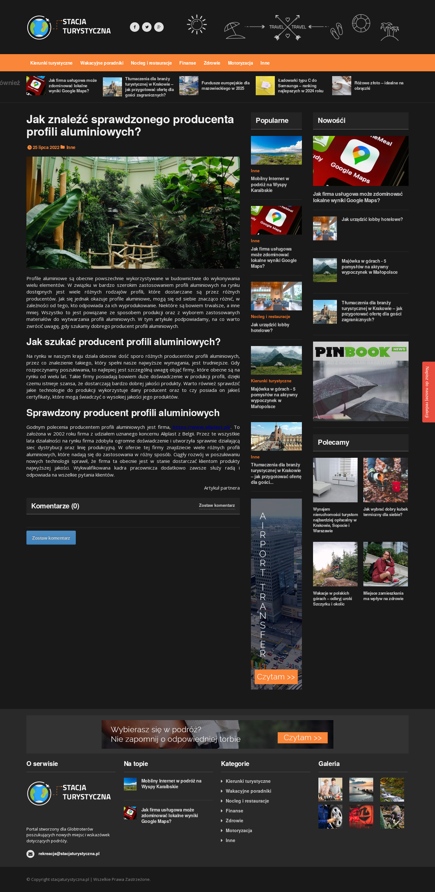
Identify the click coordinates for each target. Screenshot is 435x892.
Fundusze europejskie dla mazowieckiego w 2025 (225, 85)
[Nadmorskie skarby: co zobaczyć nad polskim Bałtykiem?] (363, 790)
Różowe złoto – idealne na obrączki (378, 85)
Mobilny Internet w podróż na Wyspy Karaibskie (270, 184)
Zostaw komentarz (217, 505)
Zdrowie (212, 63)
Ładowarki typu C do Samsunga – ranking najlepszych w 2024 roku (301, 85)
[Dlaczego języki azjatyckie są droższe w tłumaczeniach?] (363, 817)
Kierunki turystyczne (51, 63)
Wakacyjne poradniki (101, 63)
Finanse (187, 63)
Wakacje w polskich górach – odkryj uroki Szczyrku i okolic (332, 598)
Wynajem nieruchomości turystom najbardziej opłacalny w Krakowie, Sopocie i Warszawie (335, 520)
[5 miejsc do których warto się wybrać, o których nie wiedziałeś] (394, 790)
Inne (264, 63)
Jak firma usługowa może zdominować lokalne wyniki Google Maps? (73, 85)
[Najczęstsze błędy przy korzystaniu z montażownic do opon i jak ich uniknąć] (332, 817)
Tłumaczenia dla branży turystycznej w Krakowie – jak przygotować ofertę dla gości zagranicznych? (149, 86)
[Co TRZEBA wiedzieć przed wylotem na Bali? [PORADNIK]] (394, 817)
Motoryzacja (240, 63)
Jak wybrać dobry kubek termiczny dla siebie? (385, 511)
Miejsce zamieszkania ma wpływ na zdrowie (383, 595)
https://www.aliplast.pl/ (202, 427)
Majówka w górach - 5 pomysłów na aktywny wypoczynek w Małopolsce (274, 397)
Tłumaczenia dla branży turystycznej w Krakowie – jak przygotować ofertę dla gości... (276, 473)
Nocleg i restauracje (151, 63)
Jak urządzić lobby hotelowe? (270, 327)
